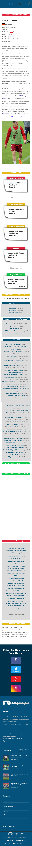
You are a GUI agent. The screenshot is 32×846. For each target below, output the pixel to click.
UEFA (21, 843)
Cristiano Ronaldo (8, 806)
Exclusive (7, 843)
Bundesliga (6, 801)
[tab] (20, 749)
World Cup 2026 (20, 840)
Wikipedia (26, 298)
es (4, 809)
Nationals (15, 843)
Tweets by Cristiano (7, 466)
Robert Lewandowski (12, 89)
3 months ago (13, 759)
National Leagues (9, 840)
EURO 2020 (6, 811)
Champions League (7, 113)
